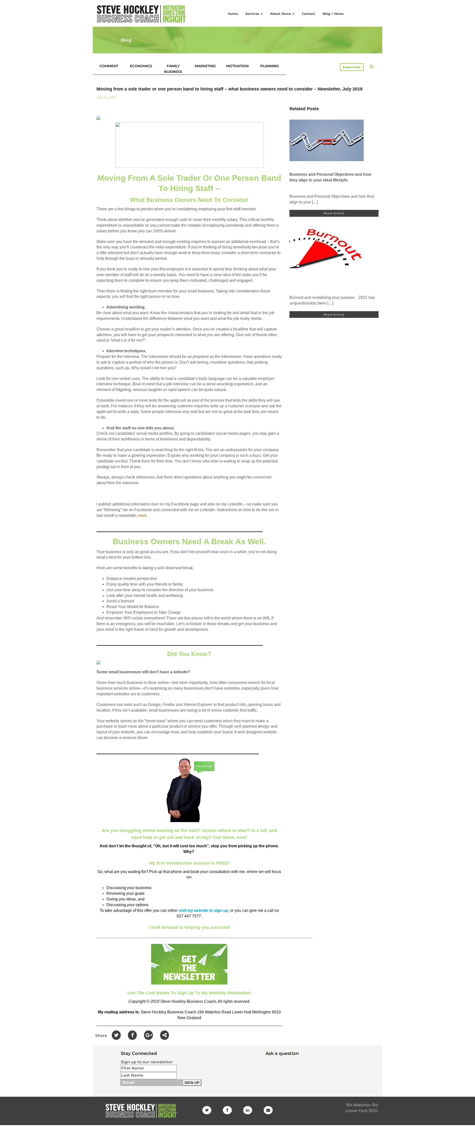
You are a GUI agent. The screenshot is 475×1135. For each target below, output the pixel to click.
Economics (141, 66)
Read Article (334, 213)
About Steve (281, 14)
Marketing (205, 66)
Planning (269, 66)
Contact (308, 14)
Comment (108, 66)
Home (233, 14)
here (142, 515)
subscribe (352, 67)
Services (252, 14)
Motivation (237, 66)
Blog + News (333, 14)
